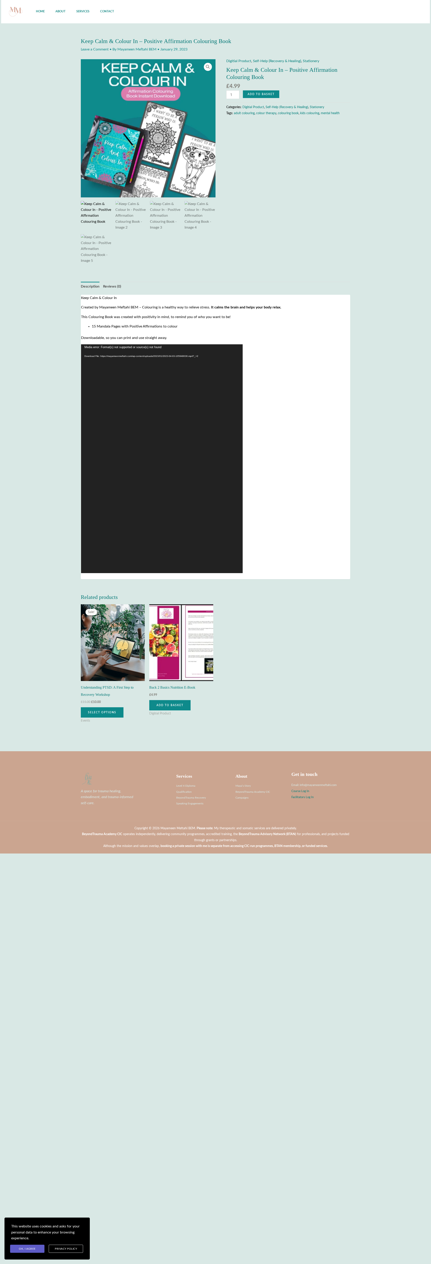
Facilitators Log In (302, 797)
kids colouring (309, 113)
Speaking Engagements (189, 803)
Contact (107, 11)
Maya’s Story (243, 785)
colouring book (288, 113)
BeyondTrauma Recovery (191, 797)
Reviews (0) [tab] (112, 286)
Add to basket (261, 94)
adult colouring (244, 113)
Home (40, 11)
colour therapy (266, 113)
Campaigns (241, 797)
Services (82, 11)
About (60, 11)
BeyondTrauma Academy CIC (252, 791)
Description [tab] (90, 286)
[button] (401, 12)
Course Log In (300, 791)
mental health (330, 113)
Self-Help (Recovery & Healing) (277, 61)
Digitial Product (238, 61)
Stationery (311, 61)
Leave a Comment (95, 49)
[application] (162, 458)
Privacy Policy (66, 1248)
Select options (102, 712)
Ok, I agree (27, 1248)
